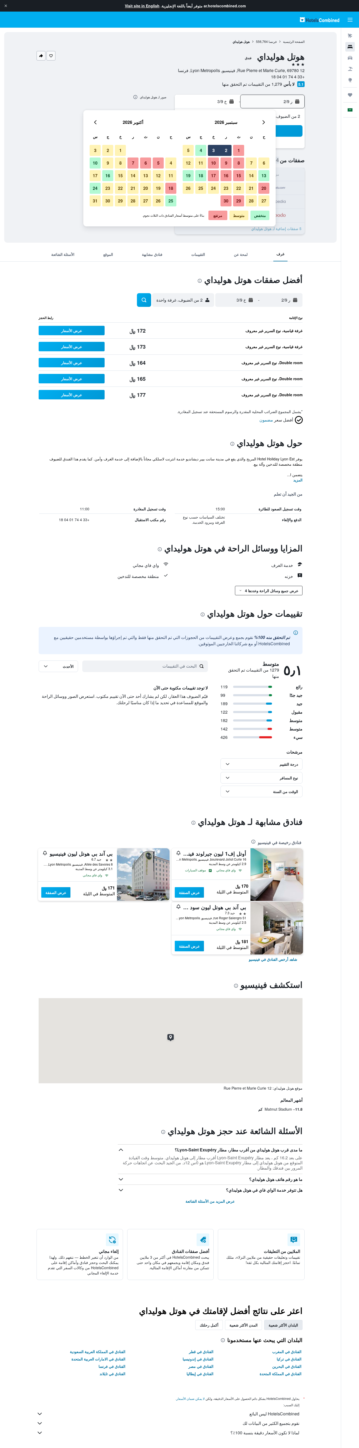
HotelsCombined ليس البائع (274, 1414)
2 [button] (226, 150)
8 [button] (239, 163)
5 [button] (188, 150)
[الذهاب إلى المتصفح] (350, 80)
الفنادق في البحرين (286, 1366)
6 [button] (264, 163)
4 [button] (201, 150)
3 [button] (213, 150)
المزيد (297, 479)
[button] (6, 6)
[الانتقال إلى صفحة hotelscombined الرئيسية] (319, 19)
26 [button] (188, 188)
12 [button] (188, 163)
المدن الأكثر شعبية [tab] (243, 1325)
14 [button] (251, 175)
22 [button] (238, 188)
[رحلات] (350, 95)
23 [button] (226, 188)
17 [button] (213, 175)
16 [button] (226, 175)
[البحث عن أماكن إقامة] (350, 47)
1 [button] (239, 150)
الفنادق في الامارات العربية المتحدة (98, 1358)
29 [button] (238, 201)
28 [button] (251, 201)
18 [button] (200, 175)
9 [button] (226, 163)
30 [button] (226, 201)
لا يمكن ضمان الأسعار (190, 1398)
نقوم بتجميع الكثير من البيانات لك (271, 1423)
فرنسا (273, 41)
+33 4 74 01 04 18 (288, 77)
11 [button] (200, 163)
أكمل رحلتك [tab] (209, 1325)
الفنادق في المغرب (286, 1351)
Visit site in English (142, 5)
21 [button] (251, 188)
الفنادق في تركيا (289, 1358)
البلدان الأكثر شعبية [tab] (283, 1325)
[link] (273, 959)
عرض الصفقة (189, 892)
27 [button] (263, 201)
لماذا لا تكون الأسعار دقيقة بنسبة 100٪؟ (264, 1433)
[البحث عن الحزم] (350, 69)
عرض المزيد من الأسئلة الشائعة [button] (210, 1201)
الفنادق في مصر (200, 1366)
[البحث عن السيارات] (350, 58)
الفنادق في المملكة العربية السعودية (97, 1351)
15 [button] (238, 175)
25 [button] (200, 188)
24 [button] (213, 188)
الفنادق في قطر (201, 1351)
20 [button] (263, 188)
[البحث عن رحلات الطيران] (350, 36)
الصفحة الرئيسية (294, 41)
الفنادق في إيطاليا (200, 1373)
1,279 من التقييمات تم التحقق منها (252, 84)
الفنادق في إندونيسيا (198, 1358)
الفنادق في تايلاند (112, 1373)
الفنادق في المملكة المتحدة (280, 1373)
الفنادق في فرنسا (112, 1366)
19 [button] (188, 175)
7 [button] (251, 163)
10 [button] (213, 163)
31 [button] (95, 201)
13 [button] (263, 175)
